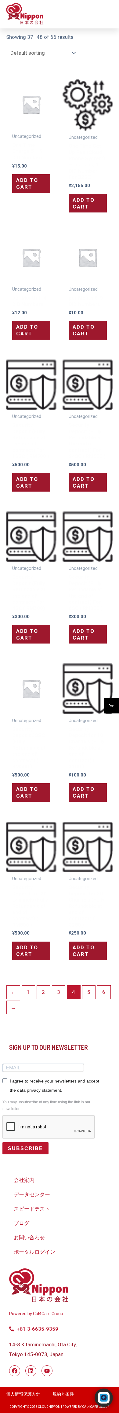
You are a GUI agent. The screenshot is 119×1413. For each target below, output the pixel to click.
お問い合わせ (29, 1237)
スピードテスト (32, 1209)
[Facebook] (14, 1370)
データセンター (32, 1194)
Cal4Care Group (47, 1313)
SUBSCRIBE (25, 1148)
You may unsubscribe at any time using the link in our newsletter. (46, 1105)
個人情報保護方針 (23, 1394)
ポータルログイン (34, 1252)
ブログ (21, 1223)
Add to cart (27, 183)
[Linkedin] (30, 1370)
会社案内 (24, 1180)
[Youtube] (46, 1370)
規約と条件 (63, 1394)
